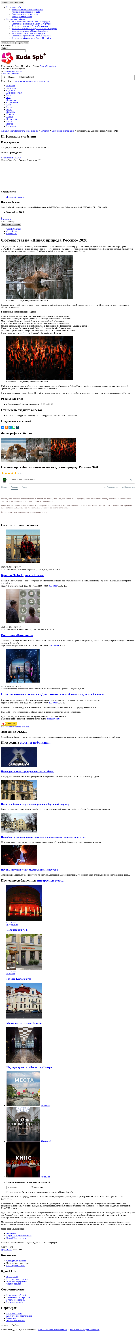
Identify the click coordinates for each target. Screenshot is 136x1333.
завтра (22, 81)
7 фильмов (45, 1177)
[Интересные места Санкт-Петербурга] (23, 1105)
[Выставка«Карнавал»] (68, 606)
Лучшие (14, 487)
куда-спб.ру (6, 1249)
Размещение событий (16, 1295)
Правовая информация (16, 1281)
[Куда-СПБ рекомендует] (23, 1141)
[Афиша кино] (23, 1177)
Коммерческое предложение (19, 1316)
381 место (45, 1105)
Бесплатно (54, 645)
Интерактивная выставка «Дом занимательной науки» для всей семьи (52, 694)
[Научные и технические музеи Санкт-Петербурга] (19, 864)
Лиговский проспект (15, 197)
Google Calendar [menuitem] (13, 229)
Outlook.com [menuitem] (11, 231)
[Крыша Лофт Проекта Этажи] (68, 547)
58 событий (46, 1141)
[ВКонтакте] (2, 427)
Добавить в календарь (11, 224)
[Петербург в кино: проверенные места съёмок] (19, 766)
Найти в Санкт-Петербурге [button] (12, 2)
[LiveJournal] (17, 427)
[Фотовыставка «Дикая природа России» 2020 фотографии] (13, 461)
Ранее (24, 487)
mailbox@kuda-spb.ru (15, 1265)
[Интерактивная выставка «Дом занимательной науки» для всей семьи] (68, 666)
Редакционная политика (17, 1279)
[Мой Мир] (10, 427)
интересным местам (13, 71)
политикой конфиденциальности (84, 1329)
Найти (4, 48)
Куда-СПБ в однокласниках (18, 1236)
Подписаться (37, 1187)
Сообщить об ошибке (16, 1261)
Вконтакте (11, 1233)
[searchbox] (68, 48)
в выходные (31, 81)
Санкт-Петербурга (48, 66)
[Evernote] (13, 427)
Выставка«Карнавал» (17, 635)
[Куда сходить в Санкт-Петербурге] (30, 64)
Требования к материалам (18, 1297)
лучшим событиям (11, 73)
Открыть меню (8, 43)
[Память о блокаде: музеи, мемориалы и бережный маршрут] (19, 799)
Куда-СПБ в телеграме (16, 1238)
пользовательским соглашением (52, 1329)
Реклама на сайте (14, 1313)
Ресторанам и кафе (14, 1302)
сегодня (15, 81)
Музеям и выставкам (15, 1300)
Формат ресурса (13, 1284)
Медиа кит (11, 1318)
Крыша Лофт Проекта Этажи (22, 575)
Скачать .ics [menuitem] (11, 233)
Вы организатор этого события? (15, 727)
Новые (4, 487)
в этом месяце (43, 81)
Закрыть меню (22, 43)
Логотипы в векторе (15, 1320)
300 (53, 703)
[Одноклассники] (6, 427)
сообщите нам (53, 719)
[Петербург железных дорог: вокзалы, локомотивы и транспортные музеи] (19, 832)
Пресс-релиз (12, 1277)
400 (53, 586)
